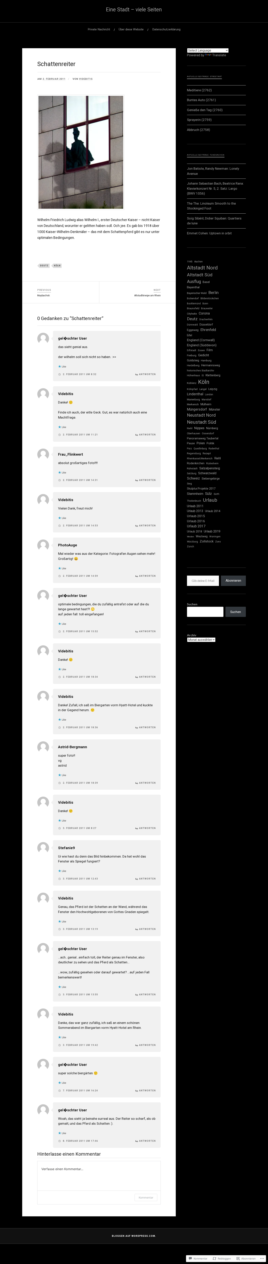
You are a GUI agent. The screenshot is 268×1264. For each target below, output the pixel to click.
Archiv (191, 635)
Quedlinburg (200, 448)
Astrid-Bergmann (72, 747)
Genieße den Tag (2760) (205, 110)
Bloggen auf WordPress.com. (134, 1236)
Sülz (208, 493)
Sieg (189, 483)
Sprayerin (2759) (199, 120)
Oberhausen (193, 433)
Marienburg (193, 399)
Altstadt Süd (199, 274)
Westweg (202, 536)
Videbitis (86, 78)
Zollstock (206, 541)
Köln (57, 265)
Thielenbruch (194, 501)
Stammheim (195, 494)
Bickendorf (193, 298)
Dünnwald (192, 324)
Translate (219, 55)
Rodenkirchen (195, 463)
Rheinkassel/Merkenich (199, 458)
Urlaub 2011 (195, 506)
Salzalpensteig (209, 468)
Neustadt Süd (201, 422)
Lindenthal (195, 394)
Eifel (189, 335)
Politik (210, 443)
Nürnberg (212, 428)
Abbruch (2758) (198, 130)
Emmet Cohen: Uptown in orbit (209, 233)
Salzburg (191, 473)
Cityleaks (192, 313)
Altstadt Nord (202, 268)
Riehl (217, 458)
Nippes (199, 428)
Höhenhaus (193, 375)
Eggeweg (193, 330)
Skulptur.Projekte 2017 (201, 488)
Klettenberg (212, 375)
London (209, 394)
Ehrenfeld (208, 329)
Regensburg (194, 453)
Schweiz (193, 478)
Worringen (215, 536)
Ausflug (194, 281)
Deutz (44, 265)
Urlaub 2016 (196, 521)
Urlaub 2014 (212, 511)
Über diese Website (131, 29)
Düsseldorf (206, 324)
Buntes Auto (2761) (201, 100)
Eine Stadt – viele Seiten (134, 9)
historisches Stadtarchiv (200, 370)
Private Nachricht (99, 29)
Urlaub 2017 (196, 526)
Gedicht (203, 355)
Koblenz (191, 383)
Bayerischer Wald (197, 293)
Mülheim (206, 404)
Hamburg (206, 360)
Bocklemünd (194, 303)
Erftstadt (191, 350)
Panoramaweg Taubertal (202, 438)
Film (210, 350)
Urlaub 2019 (212, 531)
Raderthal (214, 448)
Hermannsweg (210, 365)
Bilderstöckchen (210, 298)
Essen (201, 350)
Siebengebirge (211, 478)
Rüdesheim (212, 463)
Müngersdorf (197, 409)
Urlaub (210, 500)
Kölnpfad (192, 389)
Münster (214, 409)
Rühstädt (192, 468)
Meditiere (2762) (199, 90)
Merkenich (193, 404)
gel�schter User (72, 338)
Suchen (192, 604)
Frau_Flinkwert (70, 454)
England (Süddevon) (202, 345)
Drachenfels (205, 319)
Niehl (189, 428)
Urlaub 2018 (194, 531)
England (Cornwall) (201, 340)
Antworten (147, 374)
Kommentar (146, 1197)
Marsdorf (206, 399)
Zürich (190, 546)
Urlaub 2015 (196, 516)
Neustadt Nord (201, 415)
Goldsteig (193, 360)
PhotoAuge (67, 545)
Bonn (205, 303)
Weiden (190, 536)
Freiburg (191, 355)
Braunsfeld (193, 308)
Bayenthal (193, 287)
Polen (201, 443)
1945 (189, 261)
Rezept (207, 453)
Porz (189, 448)
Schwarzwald (207, 473)
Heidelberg (193, 365)
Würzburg (192, 541)
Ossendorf (208, 433)
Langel (203, 389)
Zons (218, 541)
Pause (191, 443)
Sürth (216, 494)
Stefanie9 (66, 848)
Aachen (198, 261)
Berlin (213, 292)
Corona (204, 313)
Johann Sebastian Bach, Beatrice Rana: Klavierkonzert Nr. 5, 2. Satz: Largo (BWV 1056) (215, 188)
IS (203, 375)
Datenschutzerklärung (166, 29)
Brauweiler (207, 308)
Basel (206, 282)
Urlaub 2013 (195, 511)
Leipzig (212, 389)
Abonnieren (233, 580)
